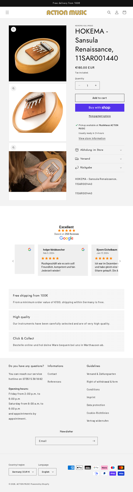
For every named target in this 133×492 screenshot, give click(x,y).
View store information (92, 138)
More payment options (100, 116)
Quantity (79, 78)
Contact (52, 373)
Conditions (93, 389)
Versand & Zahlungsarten (101, 373)
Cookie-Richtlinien (98, 412)
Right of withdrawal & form (102, 381)
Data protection (96, 405)
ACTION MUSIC (23, 484)
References (54, 381)
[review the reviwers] (23, 250)
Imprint (91, 397)
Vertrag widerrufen (98, 420)
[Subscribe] (93, 441)
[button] (7, 12)
